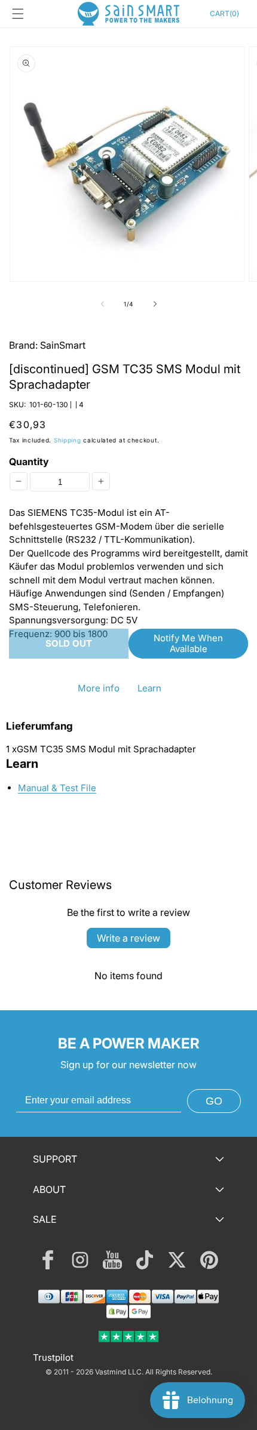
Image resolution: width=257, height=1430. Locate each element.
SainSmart (62, 345)
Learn (149, 688)
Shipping (67, 440)
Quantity (29, 462)
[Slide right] (155, 304)
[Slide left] (102, 304)
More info (99, 688)
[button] (18, 14)
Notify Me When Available (188, 643)
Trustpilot (53, 1357)
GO (214, 1101)
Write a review (128, 938)
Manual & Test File (57, 788)
